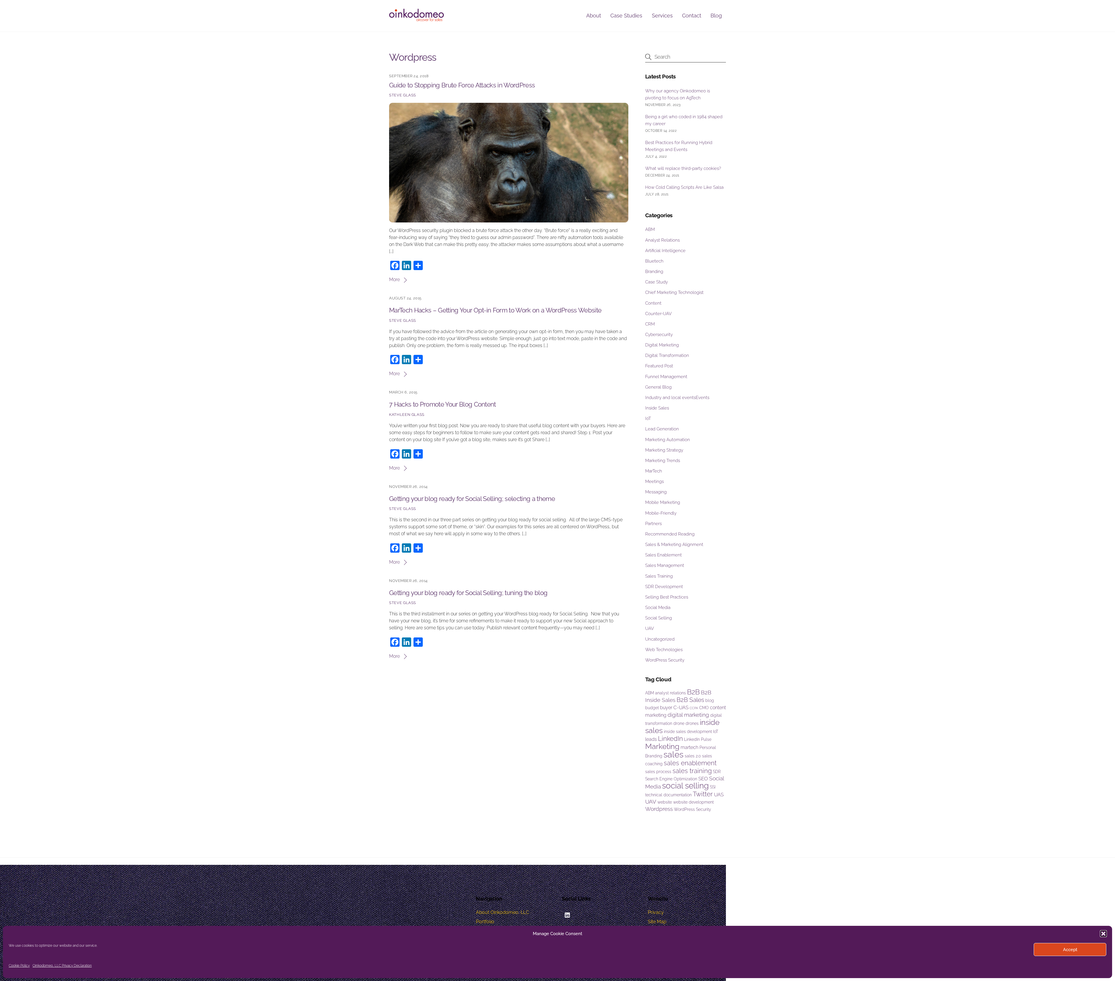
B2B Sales (690, 699)
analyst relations (670, 693)
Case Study (656, 282)
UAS (719, 794)
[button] (1103, 934)
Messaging (656, 492)
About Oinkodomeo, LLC (502, 912)
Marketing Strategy (664, 450)
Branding (654, 271)
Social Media (657, 607)
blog (709, 700)
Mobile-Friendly (661, 513)
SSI (712, 787)
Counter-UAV (658, 313)
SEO (703, 778)
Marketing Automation (667, 439)
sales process (658, 771)
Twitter (703, 794)
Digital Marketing (662, 345)
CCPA (694, 708)
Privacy (656, 912)
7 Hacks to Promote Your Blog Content (442, 404)
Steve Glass (402, 95)
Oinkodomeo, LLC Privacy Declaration (62, 966)
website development (693, 802)
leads (651, 739)
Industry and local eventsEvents (677, 397)
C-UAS (680, 707)
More (394, 279)
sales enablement (690, 763)
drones (692, 723)
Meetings (654, 481)
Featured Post (659, 366)
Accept (1070, 949)
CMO (704, 707)
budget (652, 707)
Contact (691, 15)
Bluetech (654, 261)
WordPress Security (664, 660)
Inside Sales (657, 408)
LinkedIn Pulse (697, 739)
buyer (666, 707)
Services (662, 15)
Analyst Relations (662, 240)
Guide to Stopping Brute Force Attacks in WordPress (462, 85)
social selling (685, 785)
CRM (650, 324)
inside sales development (688, 731)
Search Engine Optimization (671, 779)
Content (653, 303)
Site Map (657, 921)
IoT (648, 418)
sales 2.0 (693, 756)
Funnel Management (666, 376)
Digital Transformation (667, 355)
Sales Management (664, 565)
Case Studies (626, 15)
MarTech (653, 471)
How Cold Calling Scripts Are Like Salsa (684, 187)
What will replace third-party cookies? (683, 168)
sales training (692, 771)
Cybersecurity (659, 334)
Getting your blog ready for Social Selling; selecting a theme (472, 498)
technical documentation (668, 795)
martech (689, 747)
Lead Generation (662, 429)
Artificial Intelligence (665, 250)
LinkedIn (670, 738)
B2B (693, 692)
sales (673, 754)
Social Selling (658, 618)
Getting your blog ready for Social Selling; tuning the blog (468, 592)
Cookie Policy (19, 966)
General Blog (658, 387)
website (664, 802)
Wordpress (659, 809)
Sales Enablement (663, 555)
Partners (653, 523)
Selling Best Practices (666, 597)
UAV (649, 628)
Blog (716, 15)
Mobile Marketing (662, 502)
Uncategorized (660, 639)
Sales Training (659, 576)
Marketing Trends (662, 460)
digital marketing (688, 715)
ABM (650, 229)
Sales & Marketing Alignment (674, 544)
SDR (717, 771)
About (593, 15)
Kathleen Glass (407, 414)
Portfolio (485, 921)
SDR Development (664, 586)
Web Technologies (664, 649)
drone (678, 723)
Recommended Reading (670, 534)
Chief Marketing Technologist (674, 292)
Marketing (662, 746)
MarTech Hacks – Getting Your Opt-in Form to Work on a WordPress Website (495, 310)
